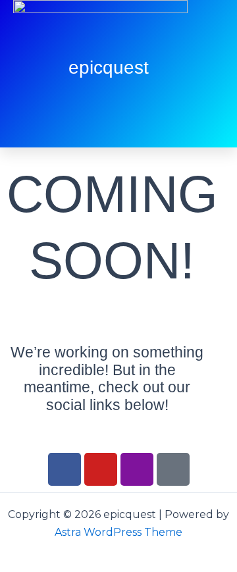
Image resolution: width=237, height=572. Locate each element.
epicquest (108, 67)
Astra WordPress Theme (118, 532)
